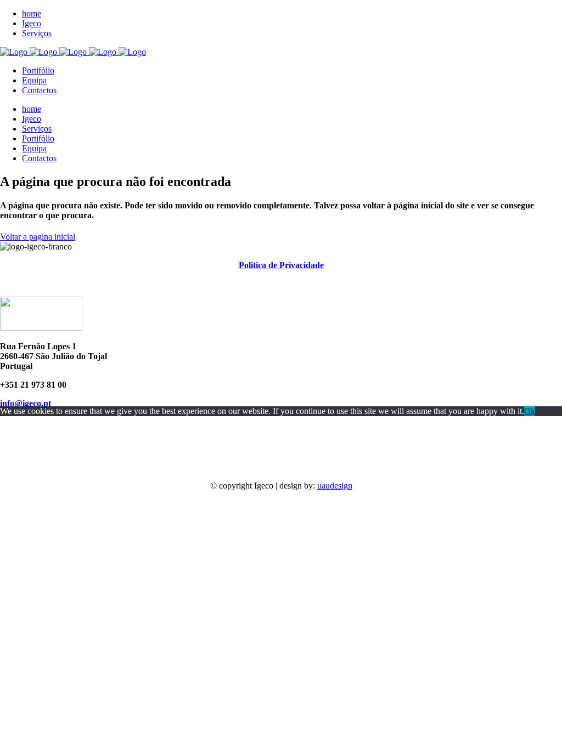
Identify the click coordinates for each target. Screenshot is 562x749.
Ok (529, 411)
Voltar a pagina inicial (37, 236)
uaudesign (334, 485)
